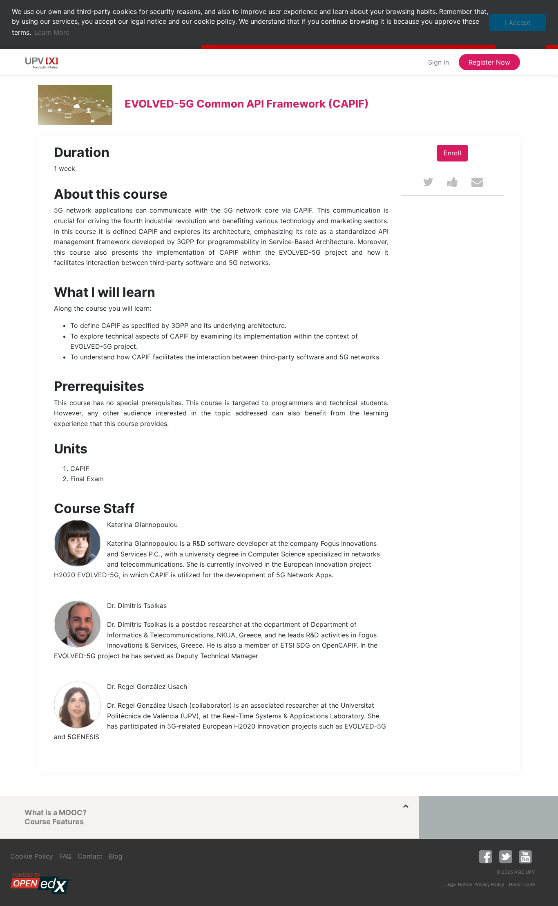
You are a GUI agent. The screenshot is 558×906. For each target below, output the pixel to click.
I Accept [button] (518, 22)
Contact (90, 856)
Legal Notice (458, 884)
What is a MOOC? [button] (56, 812)
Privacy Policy (489, 884)
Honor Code (522, 884)
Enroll (452, 153)
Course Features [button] (54, 821)
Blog (116, 856)
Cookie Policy (31, 856)
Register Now (489, 62)
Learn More (51, 32)
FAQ (65, 856)
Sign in (438, 62)
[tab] (215, 812)
